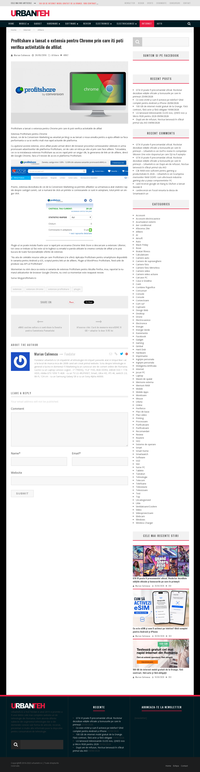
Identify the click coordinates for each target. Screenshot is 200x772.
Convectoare (142, 300)
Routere (140, 437)
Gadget (38, 23)
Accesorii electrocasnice (148, 218)
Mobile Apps (142, 392)
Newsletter (130, 3)
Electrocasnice (126, 23)
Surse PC (140, 467)
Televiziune (141, 486)
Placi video (141, 414)
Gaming (140, 342)
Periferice (140, 408)
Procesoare (142, 421)
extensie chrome (34, 289)
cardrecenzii (142, 190)
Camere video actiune (147, 274)
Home (11, 23)
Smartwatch (142, 454)
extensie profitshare (58, 289)
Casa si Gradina (144, 280)
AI (137, 235)
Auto (159, 23)
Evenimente (161, 3)
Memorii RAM (143, 385)
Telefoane (141, 483)
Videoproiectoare (144, 513)
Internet (147, 23)
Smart (139, 447)
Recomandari (142, 431)
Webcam (140, 516)
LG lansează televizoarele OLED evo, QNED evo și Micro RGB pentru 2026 (72, 3)
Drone (139, 316)
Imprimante (142, 356)
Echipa (176, 766)
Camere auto (142, 257)
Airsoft (139, 238)
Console (140, 293)
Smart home (142, 450)
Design (141, 3)
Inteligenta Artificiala (146, 365)
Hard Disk (141, 349)
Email (76, 453)
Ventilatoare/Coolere (146, 506)
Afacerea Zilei (143, 228)
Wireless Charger (144, 522)
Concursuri (175, 3)
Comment (17, 408)
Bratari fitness (143, 251)
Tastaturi (140, 473)
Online (139, 405)
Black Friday (142, 244)
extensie (17, 289)
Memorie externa (144, 382)
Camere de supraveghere (148, 261)
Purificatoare (142, 424)
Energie (139, 326)
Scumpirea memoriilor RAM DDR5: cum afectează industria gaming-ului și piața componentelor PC (158, 177)
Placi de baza (142, 411)
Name (15, 453)
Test (138, 493)
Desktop (140, 313)
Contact (187, 3)
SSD (138, 460)
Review (87, 23)
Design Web (142, 310)
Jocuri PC (140, 372)
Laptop (139, 375)
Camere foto (142, 264)
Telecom (140, 480)
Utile (138, 503)
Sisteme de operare (146, 444)
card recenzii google (146, 183)
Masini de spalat (144, 378)
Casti (138, 284)
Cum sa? (140, 303)
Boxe (138, 248)
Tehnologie (141, 477)
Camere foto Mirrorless (148, 267)
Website (16, 472)
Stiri (138, 463)
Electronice (103, 23)
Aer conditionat (143, 225)
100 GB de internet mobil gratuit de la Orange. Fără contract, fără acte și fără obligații (158, 671)
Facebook (141, 336)
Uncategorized (143, 499)
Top (138, 496)
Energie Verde (143, 329)
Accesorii (140, 215)
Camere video (143, 270)
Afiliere (55, 55)
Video (139, 509)
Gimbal (139, 346)
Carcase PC (142, 277)
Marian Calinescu (22, 55)
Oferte (150, 3)
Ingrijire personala (145, 359)
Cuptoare (140, 306)
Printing (140, 418)
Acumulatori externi (146, 221)
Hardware (52, 23)
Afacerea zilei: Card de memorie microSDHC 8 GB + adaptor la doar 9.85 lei (99, 329)
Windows (140, 519)
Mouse (139, 398)
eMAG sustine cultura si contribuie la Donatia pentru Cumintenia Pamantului (40, 329)
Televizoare (142, 490)
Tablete (140, 470)
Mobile (23, 23)
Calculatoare (142, 254)
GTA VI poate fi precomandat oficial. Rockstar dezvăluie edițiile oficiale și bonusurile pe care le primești (157, 93)
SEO (138, 441)
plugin (77, 289)
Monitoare (141, 395)
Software (70, 23)
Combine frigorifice (145, 287)
